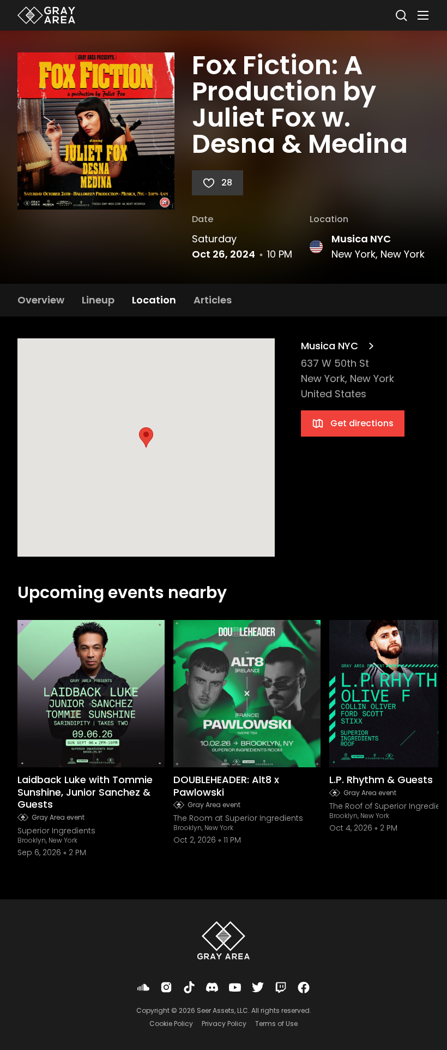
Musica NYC (361, 239)
